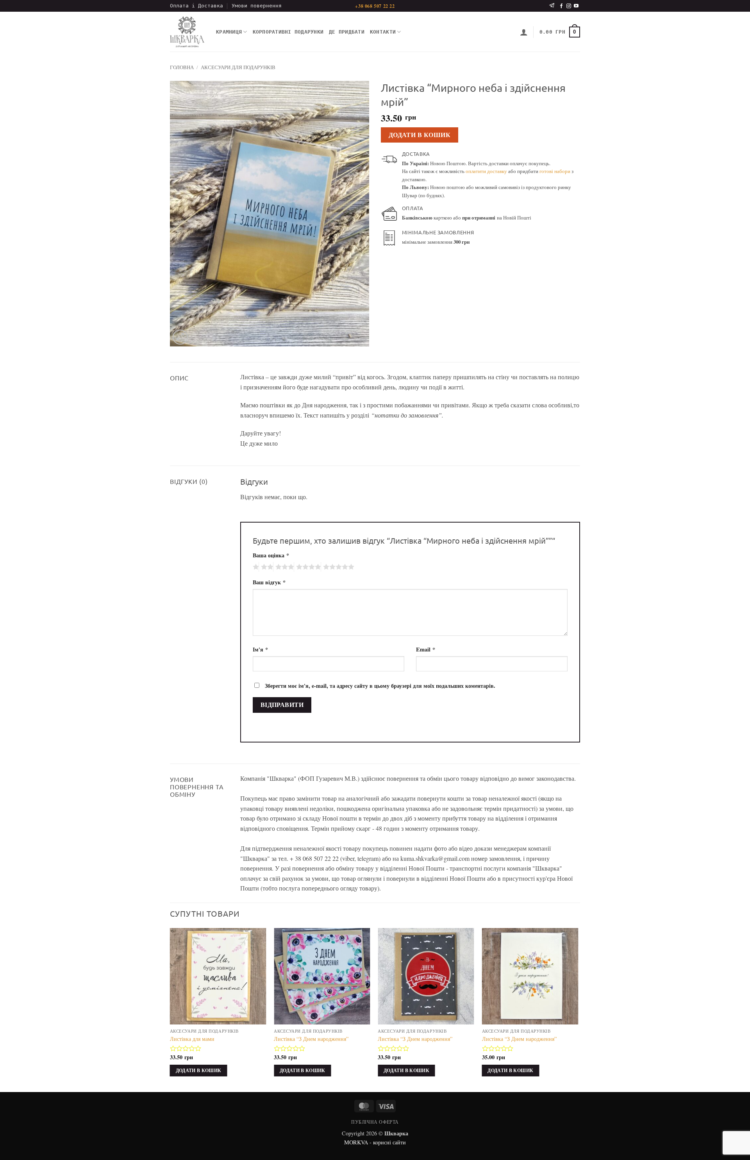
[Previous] (170, 1009)
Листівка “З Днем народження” (311, 1038)
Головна (182, 67)
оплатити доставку (486, 171)
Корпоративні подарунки (288, 32)
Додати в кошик (420, 134)
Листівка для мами (192, 1038)
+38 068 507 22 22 (375, 6)
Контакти (383, 32)
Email (425, 649)
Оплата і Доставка (196, 6)
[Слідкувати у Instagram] (568, 6)
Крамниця (229, 32)
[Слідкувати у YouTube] (576, 6)
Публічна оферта (375, 1122)
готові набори (554, 171)
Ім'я (260, 649)
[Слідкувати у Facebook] (561, 6)
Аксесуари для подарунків (238, 67)
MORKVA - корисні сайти (375, 1142)
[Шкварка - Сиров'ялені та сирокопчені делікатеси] (187, 32)
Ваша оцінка (271, 555)
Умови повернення (257, 6)
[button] (524, 32)
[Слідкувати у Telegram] (551, 6)
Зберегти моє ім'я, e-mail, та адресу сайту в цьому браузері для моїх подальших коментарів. (380, 686)
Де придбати (346, 32)
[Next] (578, 1009)
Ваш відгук (269, 582)
